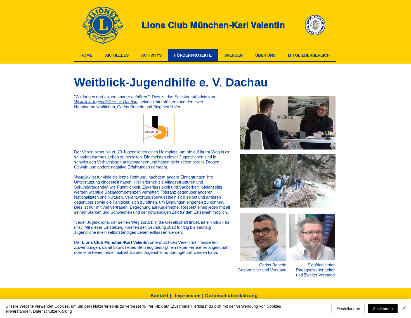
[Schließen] (404, 308)
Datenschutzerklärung (231, 295)
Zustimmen (383, 308)
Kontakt (160, 295)
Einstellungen (348, 308)
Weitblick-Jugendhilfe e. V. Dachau (105, 101)
